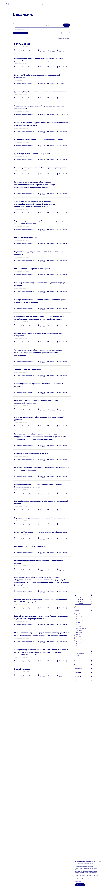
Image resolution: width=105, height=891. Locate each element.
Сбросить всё (66, 33)
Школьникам (73, 4)
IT (55, 4)
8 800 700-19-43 (94, 4)
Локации (82, 4)
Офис (50, 4)
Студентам (62, 4)
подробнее (78, 881)
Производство (41, 4)
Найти (66, 25)
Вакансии (31, 4)
